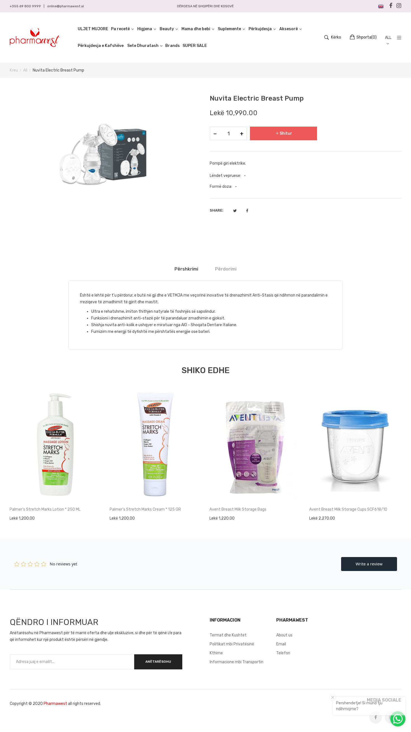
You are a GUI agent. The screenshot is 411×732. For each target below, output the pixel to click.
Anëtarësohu (158, 662)
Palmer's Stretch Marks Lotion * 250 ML (45, 509)
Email (281, 644)
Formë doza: (221, 186)
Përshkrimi (186, 269)
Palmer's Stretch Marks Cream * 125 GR (145, 509)
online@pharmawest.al (65, 6)
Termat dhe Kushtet (228, 635)
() (366, 37)
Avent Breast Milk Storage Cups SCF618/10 (348, 509)
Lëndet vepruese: (225, 175)
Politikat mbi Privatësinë (232, 644)
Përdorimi (226, 269)
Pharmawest (55, 703)
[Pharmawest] (35, 37)
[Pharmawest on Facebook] (375, 717)
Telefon (283, 653)
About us (284, 635)
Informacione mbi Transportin (236, 662)
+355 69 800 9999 (25, 6)
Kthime (216, 653)
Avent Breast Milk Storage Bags (237, 509)
